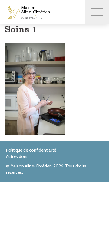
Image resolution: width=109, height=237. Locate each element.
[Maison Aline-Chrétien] (29, 12)
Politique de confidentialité (31, 150)
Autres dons (17, 156)
